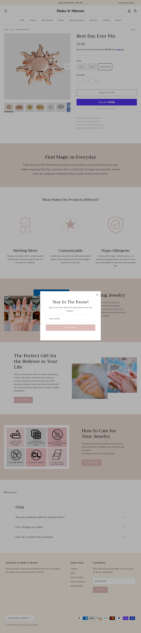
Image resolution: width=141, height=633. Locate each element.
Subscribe (70, 327)
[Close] (97, 295)
